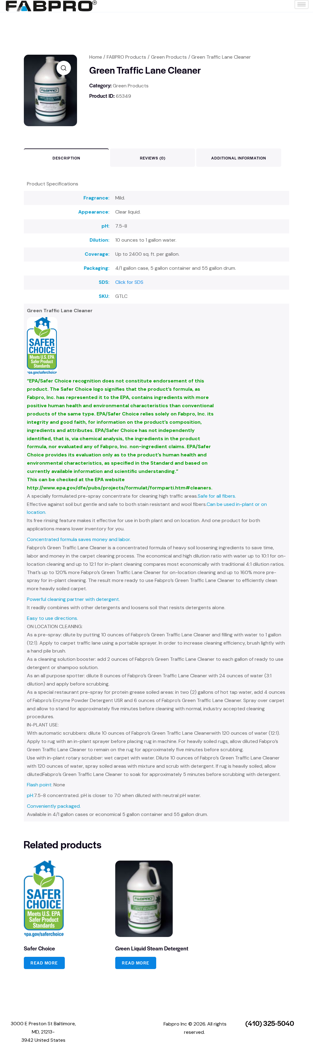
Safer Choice (39, 948)
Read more (44, 963)
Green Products (169, 57)
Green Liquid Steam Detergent (151, 948)
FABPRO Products (126, 57)
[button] (64, 68)
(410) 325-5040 (269, 1023)
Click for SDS (129, 282)
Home (95, 57)
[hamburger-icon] (301, 4)
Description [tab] (66, 158)
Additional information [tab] (238, 158)
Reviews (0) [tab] (152, 158)
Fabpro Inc (175, 1024)
